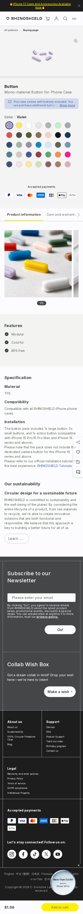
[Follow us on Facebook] (23, 854)
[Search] (65, 19)
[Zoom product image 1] (38, 263)
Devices (50, 727)
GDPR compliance (17, 788)
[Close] (78, 865)
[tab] (24, 214)
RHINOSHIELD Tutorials (54, 466)
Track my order (54, 741)
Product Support (55, 736)
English (9, 873)
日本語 (35, 873)
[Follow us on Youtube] (57, 854)
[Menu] (74, 19)
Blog (9, 744)
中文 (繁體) (22, 873)
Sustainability (15, 731)
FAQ (48, 731)
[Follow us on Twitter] (46, 854)
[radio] (9, 125)
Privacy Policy (15, 778)
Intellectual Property (18, 793)
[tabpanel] (41, 389)
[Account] (56, 19)
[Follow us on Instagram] (11, 854)
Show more (67, 105)
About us (12, 727)
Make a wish (58, 691)
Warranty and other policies (23, 774)
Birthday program (56, 746)
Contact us (52, 750)
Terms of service (16, 783)
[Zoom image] (41, 55)
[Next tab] (78, 215)
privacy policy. (47, 616)
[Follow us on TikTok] (34, 854)
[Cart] (47, 19)
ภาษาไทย (36, 879)
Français (47, 873)
